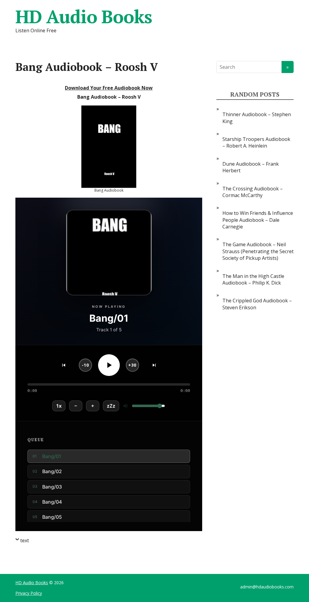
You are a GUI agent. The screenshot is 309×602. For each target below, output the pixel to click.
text (24, 540)
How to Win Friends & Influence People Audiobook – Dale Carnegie (257, 220)
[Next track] (154, 365)
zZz (111, 406)
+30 (132, 365)
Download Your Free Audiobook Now (109, 87)
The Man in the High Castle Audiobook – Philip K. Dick (253, 279)
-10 (85, 365)
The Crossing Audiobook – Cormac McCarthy (252, 192)
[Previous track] (64, 365)
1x (59, 406)
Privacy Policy (28, 593)
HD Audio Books (83, 16)
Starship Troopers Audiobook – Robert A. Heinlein (256, 142)
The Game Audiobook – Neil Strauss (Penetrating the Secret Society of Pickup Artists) (258, 251)
